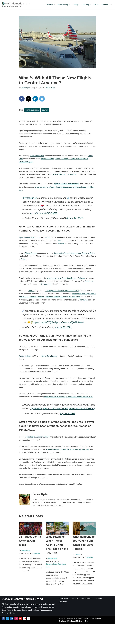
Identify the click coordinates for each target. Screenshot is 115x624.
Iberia (60, 241)
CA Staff (77, 554)
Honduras (83, 300)
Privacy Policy (95, 618)
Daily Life (89, 557)
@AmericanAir (29, 198)
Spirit (21, 237)
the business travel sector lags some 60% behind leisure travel (68, 397)
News (96, 5)
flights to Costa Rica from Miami (66, 184)
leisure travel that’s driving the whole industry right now (67, 449)
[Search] (111, 5)
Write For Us (86, 599)
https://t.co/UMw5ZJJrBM (55, 408)
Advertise (63, 602)
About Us (74, 599)
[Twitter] (28, 99)
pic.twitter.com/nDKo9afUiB (44, 213)
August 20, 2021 (74, 218)
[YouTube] (24, 618)
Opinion (105, 5)
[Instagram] (16, 618)
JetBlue (31, 291)
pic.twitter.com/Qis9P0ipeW (70, 322)
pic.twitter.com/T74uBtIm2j (82, 408)
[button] (54, 4)
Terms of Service (82, 618)
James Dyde (25, 88)
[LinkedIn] (35, 99)
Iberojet (61, 244)
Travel (53, 88)
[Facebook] (22, 99)
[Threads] (28, 618)
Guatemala (89, 281)
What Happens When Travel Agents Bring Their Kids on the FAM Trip (57, 544)
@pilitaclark (36, 408)
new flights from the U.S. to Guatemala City (62, 291)
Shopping (36, 553)
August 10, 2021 (63, 327)
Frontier (36, 237)
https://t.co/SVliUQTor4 (44, 322)
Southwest (28, 237)
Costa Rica (57, 564)
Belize (23, 259)
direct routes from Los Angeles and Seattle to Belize (74, 253)
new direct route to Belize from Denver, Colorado (66, 278)
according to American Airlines (37, 437)
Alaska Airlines (31, 253)
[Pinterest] (20, 618)
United (46, 237)
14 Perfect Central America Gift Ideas (30, 540)
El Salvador (46, 284)
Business (49, 564)
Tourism (45, 110)
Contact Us (99, 599)
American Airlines (37, 156)
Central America (32, 110)
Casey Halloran (25, 356)
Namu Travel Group (49, 356)
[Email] (42, 99)
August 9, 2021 (67, 413)
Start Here (64, 599)
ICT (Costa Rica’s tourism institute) (63, 174)
